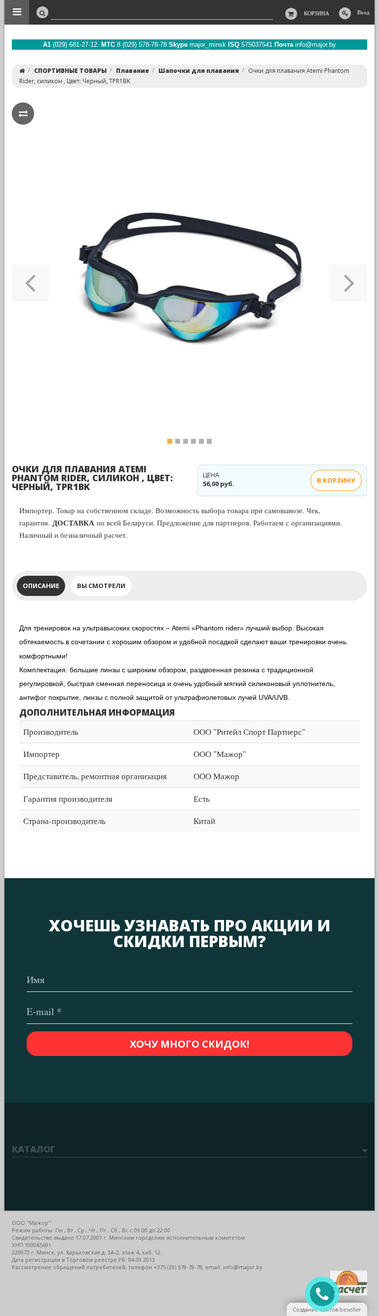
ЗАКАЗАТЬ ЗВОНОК (326, 1294)
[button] (30, 279)
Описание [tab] (41, 585)
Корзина (316, 13)
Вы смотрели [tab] (101, 585)
